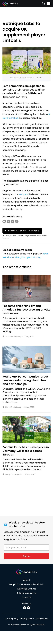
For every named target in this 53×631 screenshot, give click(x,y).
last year (23, 194)
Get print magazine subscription (26, 584)
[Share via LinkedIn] (8, 221)
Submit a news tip (26, 593)
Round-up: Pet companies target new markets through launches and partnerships (25, 380)
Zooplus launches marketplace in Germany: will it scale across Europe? (25, 450)
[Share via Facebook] (16, 221)
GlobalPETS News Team (22, 77)
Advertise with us (26, 588)
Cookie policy (11, 618)
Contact (26, 597)
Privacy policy (27, 618)
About (26, 580)
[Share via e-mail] (4, 221)
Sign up (26, 556)
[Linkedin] (24, 607)
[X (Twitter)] (28, 607)
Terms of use (42, 618)
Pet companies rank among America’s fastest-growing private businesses (26, 309)
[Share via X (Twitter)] (12, 221)
